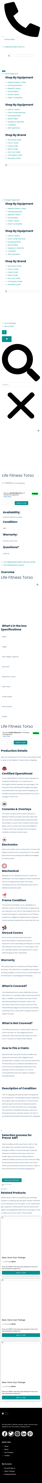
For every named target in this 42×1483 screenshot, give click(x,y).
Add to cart (21, 503)
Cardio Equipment (11, 74)
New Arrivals (9, 326)
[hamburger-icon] (3, 71)
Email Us (6, 553)
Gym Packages (10, 323)
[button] (7, 339)
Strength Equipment (12, 200)
